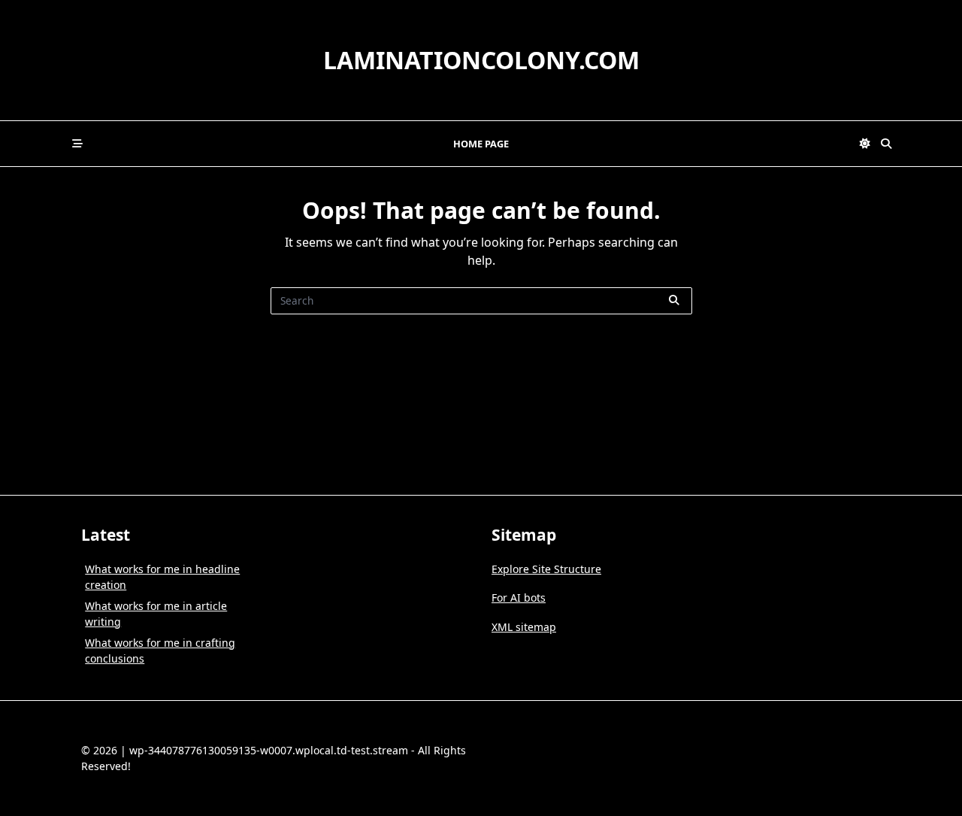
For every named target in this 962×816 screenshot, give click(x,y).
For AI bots (519, 597)
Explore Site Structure (546, 569)
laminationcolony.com (481, 60)
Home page (481, 143)
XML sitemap (524, 627)
